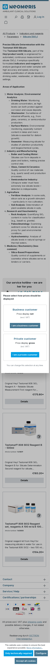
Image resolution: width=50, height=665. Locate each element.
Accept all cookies (26, 661)
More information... (35, 648)
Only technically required (18, 653)
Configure (41, 653)
